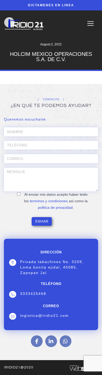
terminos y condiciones (49, 201)
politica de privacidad (55, 207)
